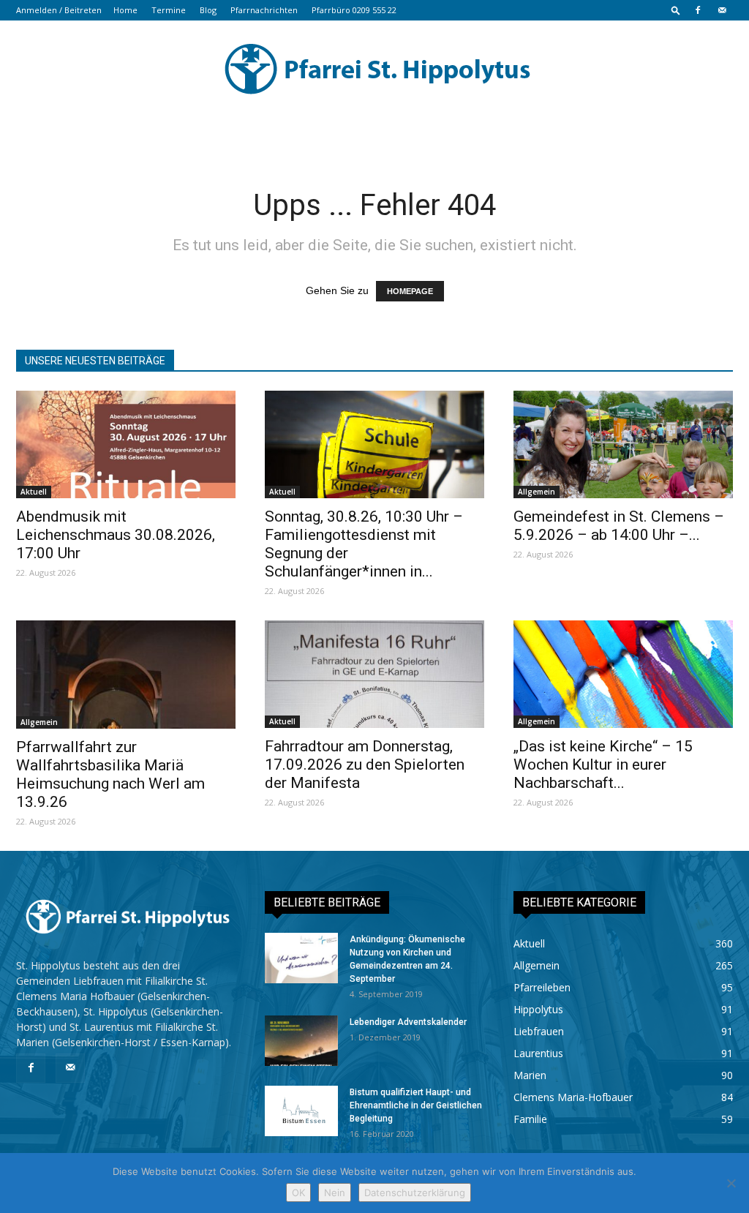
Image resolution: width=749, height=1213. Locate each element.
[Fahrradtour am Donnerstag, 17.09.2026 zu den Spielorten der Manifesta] (374, 674)
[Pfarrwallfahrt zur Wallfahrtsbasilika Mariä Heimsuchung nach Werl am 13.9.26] (126, 674)
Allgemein (536, 492)
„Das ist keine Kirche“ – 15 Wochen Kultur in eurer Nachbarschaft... (603, 764)
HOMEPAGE (410, 291)
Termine (168, 9)
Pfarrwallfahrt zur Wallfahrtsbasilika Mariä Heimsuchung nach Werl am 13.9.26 (110, 774)
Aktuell (33, 492)
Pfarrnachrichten (264, 9)
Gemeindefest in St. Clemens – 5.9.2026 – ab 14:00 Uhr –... (618, 526)
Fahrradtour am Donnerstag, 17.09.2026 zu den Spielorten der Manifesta (364, 764)
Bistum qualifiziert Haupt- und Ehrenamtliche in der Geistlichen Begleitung (416, 1105)
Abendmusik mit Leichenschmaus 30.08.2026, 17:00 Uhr (115, 535)
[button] (676, 9)
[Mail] (722, 10)
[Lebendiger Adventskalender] (301, 1040)
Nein (334, 1192)
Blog (208, 9)
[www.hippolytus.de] (374, 68)
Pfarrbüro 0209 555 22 (354, 9)
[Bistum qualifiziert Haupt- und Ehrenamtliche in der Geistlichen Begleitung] (301, 1111)
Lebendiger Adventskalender (408, 1022)
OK (298, 1192)
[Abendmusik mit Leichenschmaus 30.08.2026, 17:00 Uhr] (126, 444)
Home (125, 9)
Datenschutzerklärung (414, 1192)
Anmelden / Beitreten (59, 9)
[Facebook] (698, 10)
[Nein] (730, 1183)
